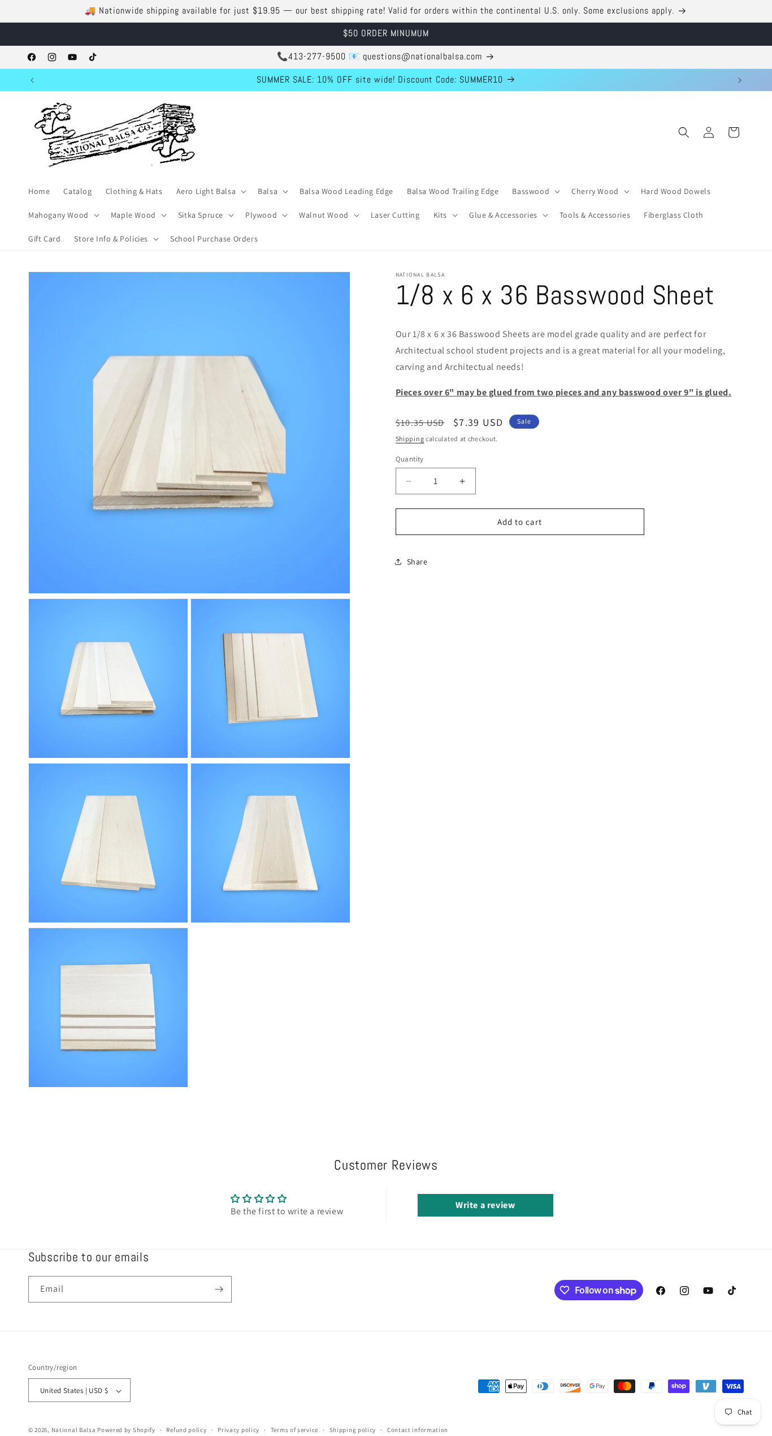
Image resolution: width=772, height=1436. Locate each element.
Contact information (417, 1430)
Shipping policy (352, 1430)
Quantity (410, 459)
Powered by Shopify (126, 1430)
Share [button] (417, 562)
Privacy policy (238, 1430)
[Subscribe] (218, 1289)
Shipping (410, 439)
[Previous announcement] (32, 80)
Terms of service (294, 1430)
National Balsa (73, 1430)
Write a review (485, 1204)
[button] (210, 191)
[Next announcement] (739, 80)
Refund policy (186, 1430)
